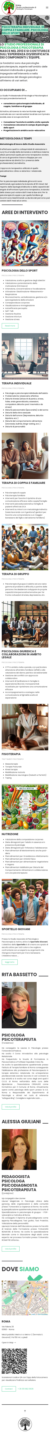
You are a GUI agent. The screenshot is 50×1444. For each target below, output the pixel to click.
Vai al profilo (10, 1107)
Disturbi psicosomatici (15, 410)
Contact (9, 1389)
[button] (47, 7)
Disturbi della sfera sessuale (18, 412)
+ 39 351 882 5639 (25, 1389)
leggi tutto (9, 962)
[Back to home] (19, 7)
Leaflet (33, 1314)
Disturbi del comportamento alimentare (23, 421)
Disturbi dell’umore (13, 415)
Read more (10, 325)
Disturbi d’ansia (12, 398)
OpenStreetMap (43, 1314)
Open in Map (7, 1342)
